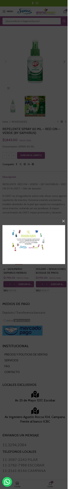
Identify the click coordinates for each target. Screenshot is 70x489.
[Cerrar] (63, 221)
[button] (7, 482)
